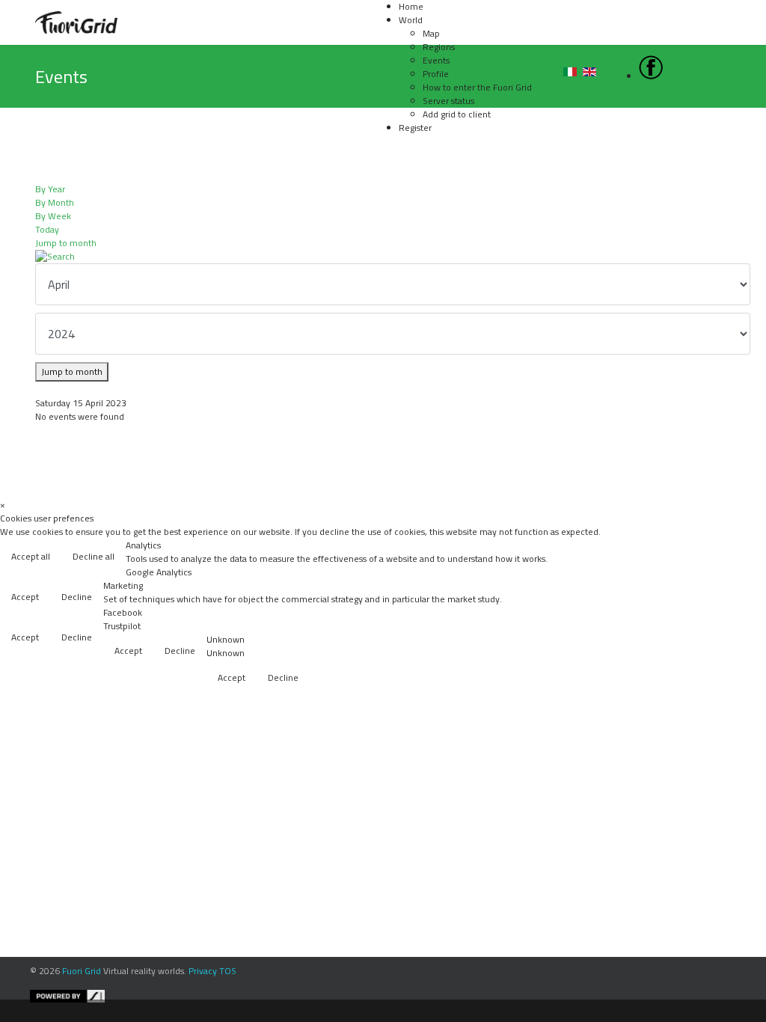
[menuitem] (411, 20)
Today (47, 229)
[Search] (383, 256)
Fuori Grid (81, 971)
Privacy (203, 971)
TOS (227, 971)
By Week (53, 216)
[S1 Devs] (394, 996)
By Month (54, 202)
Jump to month (65, 243)
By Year (50, 189)
